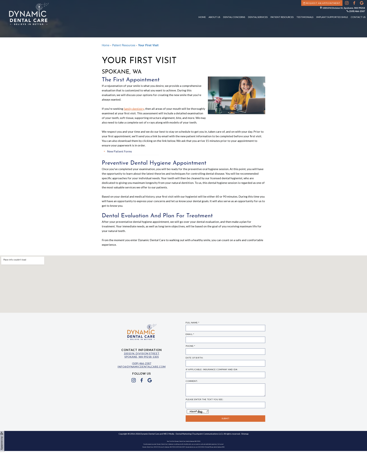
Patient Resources (282, 17)
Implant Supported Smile (332, 17)
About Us (214, 17)
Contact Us (358, 17)
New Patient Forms (119, 151)
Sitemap (245, 434)
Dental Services (258, 17)
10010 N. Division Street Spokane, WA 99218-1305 (141, 355)
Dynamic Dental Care (149, 434)
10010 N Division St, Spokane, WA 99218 (343, 7)
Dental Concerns (234, 17)
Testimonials (304, 17)
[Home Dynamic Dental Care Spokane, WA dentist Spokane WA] (28, 13)
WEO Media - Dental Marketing (177, 434)
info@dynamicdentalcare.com (142, 366)
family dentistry (134, 108)
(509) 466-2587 (357, 11)
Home (202, 17)
